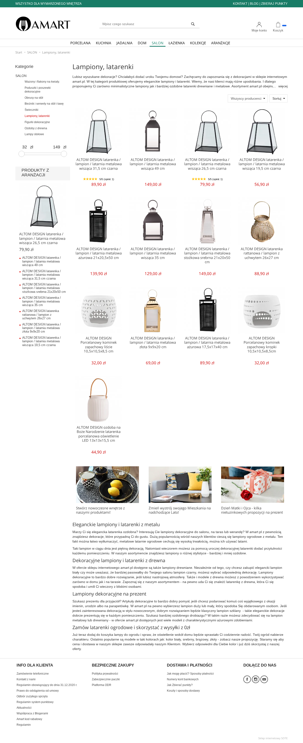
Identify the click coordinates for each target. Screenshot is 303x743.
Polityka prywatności (105, 673)
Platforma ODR (101, 685)
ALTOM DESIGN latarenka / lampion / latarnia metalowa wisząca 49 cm (153, 164)
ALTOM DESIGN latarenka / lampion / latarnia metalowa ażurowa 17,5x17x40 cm (207, 342)
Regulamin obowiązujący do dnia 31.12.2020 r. (47, 685)
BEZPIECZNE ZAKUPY (113, 665)
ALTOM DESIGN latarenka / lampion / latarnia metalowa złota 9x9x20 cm (153, 342)
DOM (142, 42)
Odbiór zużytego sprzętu (32, 696)
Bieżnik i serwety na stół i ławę (44, 103)
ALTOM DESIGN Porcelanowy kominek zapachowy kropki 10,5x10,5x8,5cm (262, 345)
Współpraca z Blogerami (32, 713)
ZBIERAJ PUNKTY (274, 3)
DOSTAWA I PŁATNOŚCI (189, 665)
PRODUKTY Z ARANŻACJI (35, 172)
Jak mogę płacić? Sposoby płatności (190, 673)
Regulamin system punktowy (35, 702)
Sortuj (276, 98)
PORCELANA (80, 42)
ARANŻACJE (220, 42)
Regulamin (24, 724)
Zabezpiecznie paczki (106, 679)
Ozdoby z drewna (36, 128)
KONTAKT (240, 3)
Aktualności (24, 707)
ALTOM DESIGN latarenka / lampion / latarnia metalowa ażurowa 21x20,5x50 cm (99, 253)
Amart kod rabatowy (29, 719)
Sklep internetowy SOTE (273, 738)
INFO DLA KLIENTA (35, 665)
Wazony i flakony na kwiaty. (42, 81)
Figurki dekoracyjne (37, 122)
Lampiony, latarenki (37, 116)
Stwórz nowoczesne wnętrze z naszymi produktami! (100, 510)
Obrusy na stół (34, 97)
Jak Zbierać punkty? (180, 685)
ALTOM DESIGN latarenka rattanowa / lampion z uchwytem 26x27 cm (262, 253)
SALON (157, 42)
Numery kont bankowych (183, 679)
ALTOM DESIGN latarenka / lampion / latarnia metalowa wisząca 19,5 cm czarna (262, 164)
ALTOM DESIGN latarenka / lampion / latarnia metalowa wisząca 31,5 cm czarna (99, 164)
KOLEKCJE (198, 42)
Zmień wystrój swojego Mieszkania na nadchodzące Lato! (180, 510)
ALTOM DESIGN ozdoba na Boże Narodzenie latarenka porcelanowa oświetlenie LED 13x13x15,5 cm (98, 434)
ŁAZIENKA (177, 42)
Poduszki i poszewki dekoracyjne (38, 89)
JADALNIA (124, 42)
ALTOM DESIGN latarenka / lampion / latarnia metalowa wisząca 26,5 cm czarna (207, 164)
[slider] (21, 154)
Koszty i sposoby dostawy (183, 690)
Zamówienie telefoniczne (33, 673)
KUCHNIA (103, 42)
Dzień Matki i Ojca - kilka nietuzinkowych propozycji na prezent (252, 510)
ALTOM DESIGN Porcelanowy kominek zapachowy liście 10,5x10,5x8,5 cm (98, 345)
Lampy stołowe (34, 134)
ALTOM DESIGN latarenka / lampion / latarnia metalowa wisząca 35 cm (153, 253)
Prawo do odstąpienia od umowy (38, 690)
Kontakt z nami (26, 679)
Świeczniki (31, 109)
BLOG (254, 3)
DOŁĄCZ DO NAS (259, 665)
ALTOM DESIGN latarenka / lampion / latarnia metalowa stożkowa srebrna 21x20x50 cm (207, 255)
